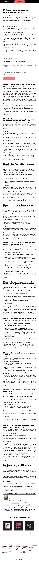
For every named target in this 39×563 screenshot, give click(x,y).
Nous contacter (31, 547)
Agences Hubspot (25, 553)
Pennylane (10, 551)
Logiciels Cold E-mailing (4, 550)
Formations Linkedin (19, 552)
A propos (30, 548)
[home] (6, 1)
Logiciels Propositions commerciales (4, 554)
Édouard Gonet (9, 500)
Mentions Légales (32, 550)
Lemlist (10, 548)
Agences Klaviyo (25, 549)
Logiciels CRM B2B (5, 552)
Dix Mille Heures (15, 503)
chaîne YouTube (9, 510)
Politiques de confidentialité (31, 552)
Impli (26, 502)
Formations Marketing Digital (19, 549)
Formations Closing (19, 551)
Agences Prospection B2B (25, 552)
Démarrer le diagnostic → (9, 78)
